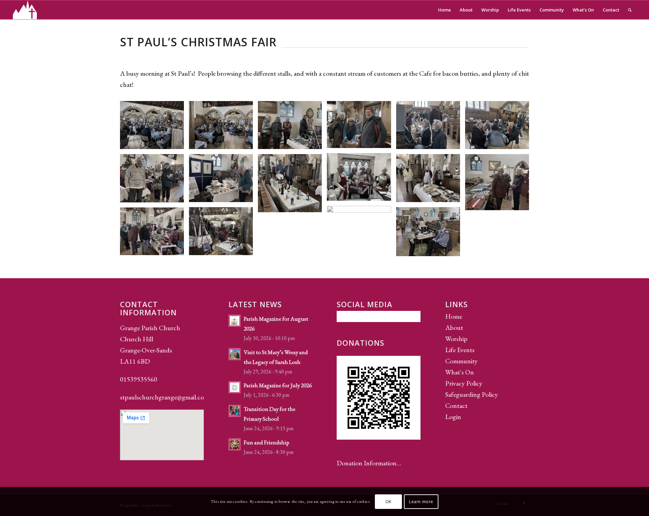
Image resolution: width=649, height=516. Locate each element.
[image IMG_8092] (361, 232)
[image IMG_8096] (292, 186)
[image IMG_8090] (223, 233)
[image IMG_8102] (361, 179)
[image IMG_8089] (430, 234)
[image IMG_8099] (154, 180)
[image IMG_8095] (430, 180)
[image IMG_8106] (361, 127)
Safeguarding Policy (471, 394)
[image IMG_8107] (292, 127)
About (454, 327)
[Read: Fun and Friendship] (235, 444)
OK (388, 501)
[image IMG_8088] (154, 234)
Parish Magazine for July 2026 (278, 385)
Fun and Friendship (266, 442)
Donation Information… (369, 463)
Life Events (460, 349)
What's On (459, 372)
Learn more (421, 501)
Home (453, 316)
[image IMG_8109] (154, 127)
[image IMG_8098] (223, 180)
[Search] (630, 9)
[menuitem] (444, 9)
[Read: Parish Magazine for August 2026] (235, 321)
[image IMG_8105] (430, 127)
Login (453, 416)
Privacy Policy (463, 383)
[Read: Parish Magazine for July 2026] (235, 387)
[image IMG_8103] (499, 127)
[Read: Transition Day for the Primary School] (235, 411)
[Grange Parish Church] (25, 9)
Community (461, 361)
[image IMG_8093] (499, 184)
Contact (456, 405)
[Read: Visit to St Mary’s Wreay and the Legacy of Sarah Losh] (235, 354)
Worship (456, 338)
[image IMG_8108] (223, 127)
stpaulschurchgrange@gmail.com (164, 397)
